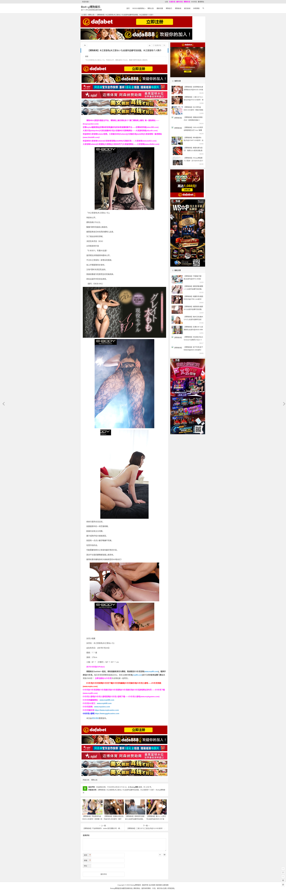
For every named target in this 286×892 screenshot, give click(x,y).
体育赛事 (196, 8)
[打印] (149, 45)
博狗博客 (95, 718)
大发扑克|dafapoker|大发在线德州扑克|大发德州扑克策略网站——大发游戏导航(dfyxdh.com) (120, 131)
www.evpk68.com (104, 703)
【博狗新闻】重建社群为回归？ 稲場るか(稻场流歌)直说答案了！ (193, 150)
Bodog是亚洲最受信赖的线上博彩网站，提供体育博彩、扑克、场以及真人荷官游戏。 (143, 888)
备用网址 (201, 2)
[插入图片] (164, 854)
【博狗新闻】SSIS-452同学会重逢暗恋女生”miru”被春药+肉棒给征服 (193, 130)
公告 (166, 2)
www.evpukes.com (102, 707)
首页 (128, 8)
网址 (85, 866)
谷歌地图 (165, 885)
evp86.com (137, 675)
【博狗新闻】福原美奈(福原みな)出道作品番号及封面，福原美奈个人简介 (193, 309)
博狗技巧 (169, 8)
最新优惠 (160, 8)
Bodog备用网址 (138, 8)
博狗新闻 (178, 8)
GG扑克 (194, 2)
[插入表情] (160, 854)
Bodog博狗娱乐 (90, 6)
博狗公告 (150, 8)
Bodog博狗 (134, 787)
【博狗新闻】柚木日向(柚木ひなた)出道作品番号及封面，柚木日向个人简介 (193, 319)
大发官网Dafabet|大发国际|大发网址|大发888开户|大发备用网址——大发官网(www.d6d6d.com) (121, 144)
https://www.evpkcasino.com (107, 710)
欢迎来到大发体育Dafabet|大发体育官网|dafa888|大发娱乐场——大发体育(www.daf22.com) (119, 141)
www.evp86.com (151, 671)
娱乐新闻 (187, 8)
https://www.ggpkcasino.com (107, 713)
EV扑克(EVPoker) (97, 667)
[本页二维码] (283, 884)
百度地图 (159, 885)
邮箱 (87, 860)
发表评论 (158, 45)
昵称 (87, 855)
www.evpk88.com (107, 700)
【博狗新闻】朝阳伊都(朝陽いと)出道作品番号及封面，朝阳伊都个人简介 (193, 289)
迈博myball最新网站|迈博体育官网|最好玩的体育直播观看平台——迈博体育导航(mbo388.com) (121, 127)
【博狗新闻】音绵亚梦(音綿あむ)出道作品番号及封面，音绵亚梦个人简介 (134, 819)
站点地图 (152, 885)
